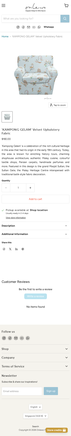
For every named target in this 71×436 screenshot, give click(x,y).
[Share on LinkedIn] (16, 249)
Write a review (35, 296)
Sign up (50, 391)
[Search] (64, 18)
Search (35, 426)
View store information (16, 218)
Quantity (6, 180)
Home (5, 36)
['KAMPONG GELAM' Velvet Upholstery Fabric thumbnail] (7, 117)
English (34, 407)
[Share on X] (10, 249)
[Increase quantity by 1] (30, 187)
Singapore (34, 416)
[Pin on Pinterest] (22, 249)
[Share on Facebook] (4, 249)
